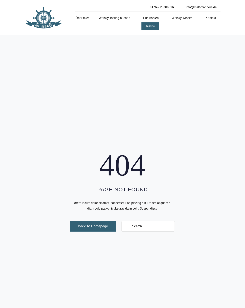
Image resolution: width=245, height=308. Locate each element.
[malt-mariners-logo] (43, 8)
